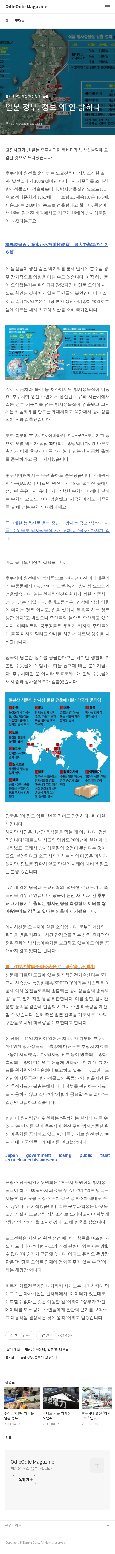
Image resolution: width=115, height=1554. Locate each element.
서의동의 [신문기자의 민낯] (25, 1534)
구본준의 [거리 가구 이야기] (26, 1543)
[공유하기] (21, 1335)
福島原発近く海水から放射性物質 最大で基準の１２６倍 (56, 248)
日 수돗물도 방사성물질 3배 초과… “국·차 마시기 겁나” (57, 534)
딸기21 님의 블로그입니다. (32, 1468)
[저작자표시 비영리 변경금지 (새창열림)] (64, 1335)
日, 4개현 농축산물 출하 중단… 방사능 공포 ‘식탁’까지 (57, 523)
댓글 (8, 1437)
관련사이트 (13, 1525)
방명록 (20, 20)
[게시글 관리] (28, 1335)
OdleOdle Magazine (26, 7)
